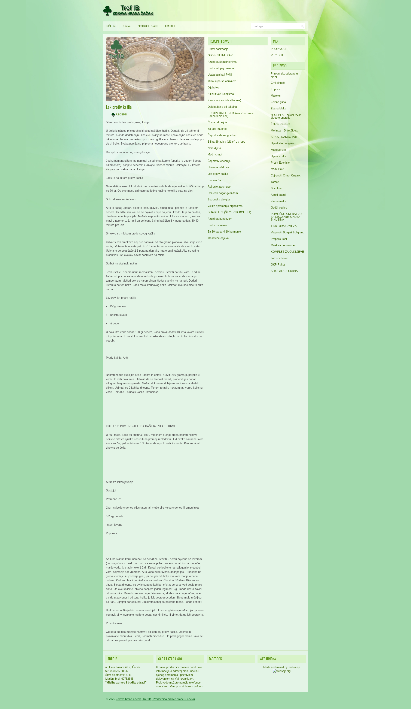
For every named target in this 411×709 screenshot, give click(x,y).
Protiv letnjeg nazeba (221, 68)
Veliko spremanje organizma (225, 205)
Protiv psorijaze (217, 225)
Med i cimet (215, 154)
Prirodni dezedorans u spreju (284, 75)
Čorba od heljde (217, 122)
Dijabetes (213, 87)
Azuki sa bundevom (220, 218)
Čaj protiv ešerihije (219, 161)
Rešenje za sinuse (219, 186)
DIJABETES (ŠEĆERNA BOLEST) (229, 212)
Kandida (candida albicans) (224, 100)
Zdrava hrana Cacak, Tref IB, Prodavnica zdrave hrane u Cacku (155, 699)
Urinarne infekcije (218, 167)
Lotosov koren (279, 258)
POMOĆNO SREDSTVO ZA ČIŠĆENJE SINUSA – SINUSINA (286, 216)
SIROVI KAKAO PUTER (286, 137)
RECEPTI (121, 114)
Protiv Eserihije (280, 162)
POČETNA (111, 26)
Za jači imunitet (217, 128)
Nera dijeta (214, 148)
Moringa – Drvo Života (284, 130)
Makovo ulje (278, 149)
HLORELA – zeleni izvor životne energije (286, 116)
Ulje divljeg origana (282, 143)
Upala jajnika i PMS (220, 74)
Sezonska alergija (219, 199)
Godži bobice (279, 207)
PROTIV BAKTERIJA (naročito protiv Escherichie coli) (231, 115)
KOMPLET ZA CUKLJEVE (287, 251)
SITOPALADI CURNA (284, 271)
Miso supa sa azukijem (222, 81)
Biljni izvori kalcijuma (221, 94)
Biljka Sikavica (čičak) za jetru (226, 141)
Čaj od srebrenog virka (221, 135)
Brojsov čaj (215, 180)
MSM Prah (277, 169)
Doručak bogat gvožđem (223, 193)
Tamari (275, 182)
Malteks (276, 95)
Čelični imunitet (280, 124)
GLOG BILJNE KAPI (221, 55)
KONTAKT (170, 26)
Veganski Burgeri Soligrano (287, 232)
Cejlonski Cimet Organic (286, 175)
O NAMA (127, 26)
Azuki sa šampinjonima (222, 61)
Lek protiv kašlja (218, 173)
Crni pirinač (278, 82)
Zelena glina (278, 102)
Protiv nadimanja (218, 49)
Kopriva (275, 89)
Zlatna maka (278, 201)
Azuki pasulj (278, 194)
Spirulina (276, 188)
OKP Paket (278, 264)
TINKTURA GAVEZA (284, 226)
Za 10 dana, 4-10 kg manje (224, 231)
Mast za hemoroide (283, 245)
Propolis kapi (279, 238)
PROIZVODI (278, 49)
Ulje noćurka (278, 156)
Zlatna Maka (278, 108)
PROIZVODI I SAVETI (148, 26)
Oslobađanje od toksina (222, 106)
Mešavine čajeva (218, 238)
